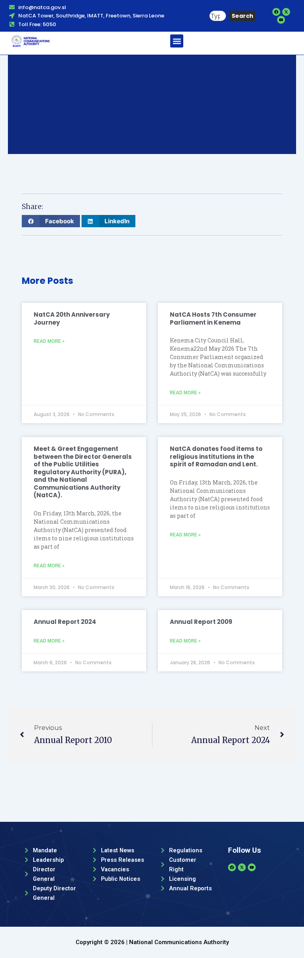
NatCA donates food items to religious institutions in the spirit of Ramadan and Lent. (216, 456)
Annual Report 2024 (65, 622)
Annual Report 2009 (201, 622)
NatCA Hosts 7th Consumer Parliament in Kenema (213, 318)
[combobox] (217, 16)
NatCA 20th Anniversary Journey (72, 318)
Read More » (49, 341)
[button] (176, 41)
